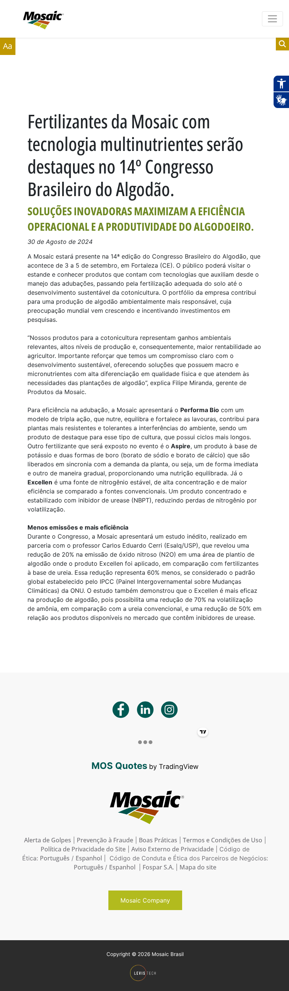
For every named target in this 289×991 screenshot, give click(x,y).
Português (55, 858)
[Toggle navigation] (272, 18)
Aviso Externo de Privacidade (172, 849)
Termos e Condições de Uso (222, 840)
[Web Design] (145, 973)
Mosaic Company (145, 900)
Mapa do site (197, 867)
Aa (7, 46)
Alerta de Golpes (47, 840)
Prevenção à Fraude (105, 840)
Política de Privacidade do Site (83, 849)
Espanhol (89, 858)
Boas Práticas (158, 840)
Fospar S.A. (158, 867)
